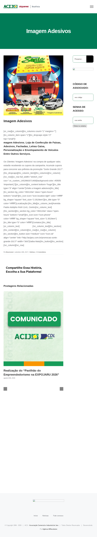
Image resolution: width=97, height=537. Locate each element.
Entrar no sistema (80, 126)
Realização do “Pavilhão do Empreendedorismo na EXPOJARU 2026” (33, 328)
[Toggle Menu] (91, 7)
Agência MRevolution (50, 529)
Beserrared (9, 252)
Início (36, 516)
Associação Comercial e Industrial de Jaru (43, 525)
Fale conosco (58, 516)
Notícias (32, 252)
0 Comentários (41, 252)
